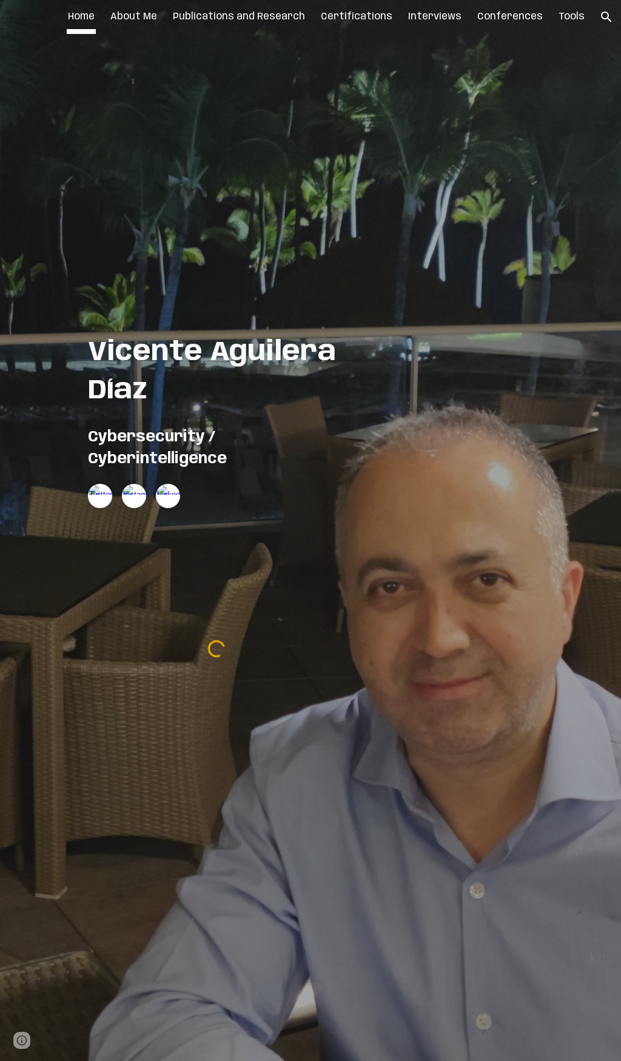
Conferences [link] (510, 17)
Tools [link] (572, 17)
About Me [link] (133, 17)
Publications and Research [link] (239, 17)
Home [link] (81, 17)
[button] (606, 17)
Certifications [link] (356, 17)
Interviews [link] (435, 17)
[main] (217, 372)
